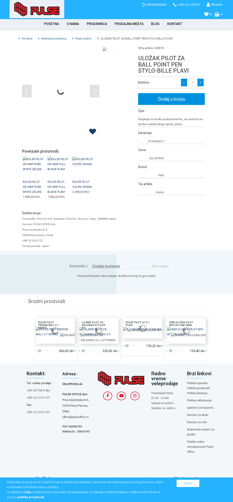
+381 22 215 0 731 (38, 412)
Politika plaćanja (197, 393)
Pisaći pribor (83, 38)
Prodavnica (97, 24)
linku (27, 492)
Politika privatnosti (198, 388)
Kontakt (174, 24)
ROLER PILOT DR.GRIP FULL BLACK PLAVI (57, 187)
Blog (155, 24)
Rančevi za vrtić (197, 422)
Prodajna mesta (129, 24)
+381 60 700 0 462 (38, 390)
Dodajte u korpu (45, 336)
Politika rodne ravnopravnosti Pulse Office (200, 446)
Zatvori (187, 483)
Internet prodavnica (53, 38)
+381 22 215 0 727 (38, 397)
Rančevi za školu (197, 415)
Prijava (216, 4)
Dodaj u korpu (171, 99)
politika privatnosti (30, 497)
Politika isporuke (197, 383)
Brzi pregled (34, 173)
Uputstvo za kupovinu (200, 407)
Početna (51, 24)
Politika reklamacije (199, 400)
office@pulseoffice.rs (75, 417)
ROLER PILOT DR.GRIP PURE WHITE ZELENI (32, 187)
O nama (73, 24)
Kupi (34, 163)
